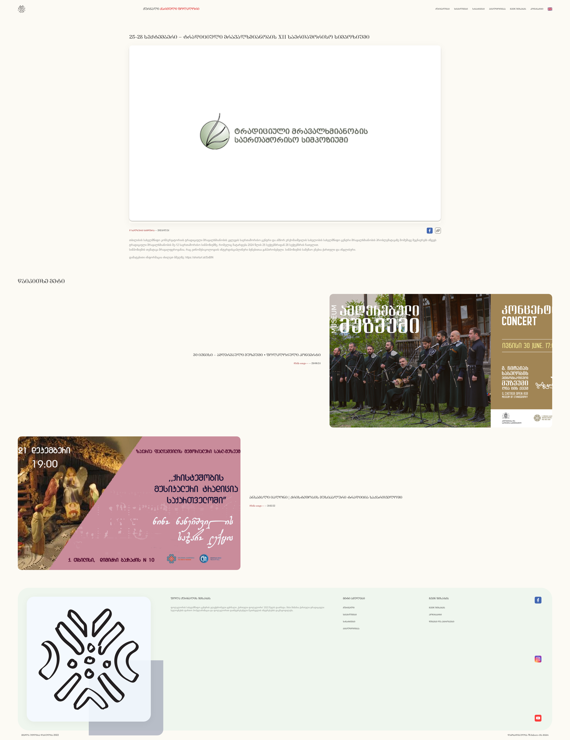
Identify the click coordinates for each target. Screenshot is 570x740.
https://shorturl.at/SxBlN (199, 257)
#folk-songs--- (301, 363)
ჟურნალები (442, 9)
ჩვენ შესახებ (518, 9)
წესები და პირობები (441, 621)
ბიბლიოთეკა (497, 9)
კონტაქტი (537, 9)
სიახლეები (461, 9)
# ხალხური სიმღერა (142, 230)
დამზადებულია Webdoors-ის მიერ (528, 735)
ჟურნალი (348, 607)
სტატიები (478, 9)
